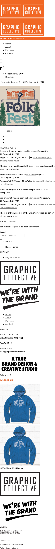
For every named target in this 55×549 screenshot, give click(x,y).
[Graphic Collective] (22, 17)
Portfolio (9, 50)
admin (11, 77)
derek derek (33, 151)
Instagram (6, 380)
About (8, 47)
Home (8, 44)
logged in (16, 227)
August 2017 (11, 257)
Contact (9, 53)
